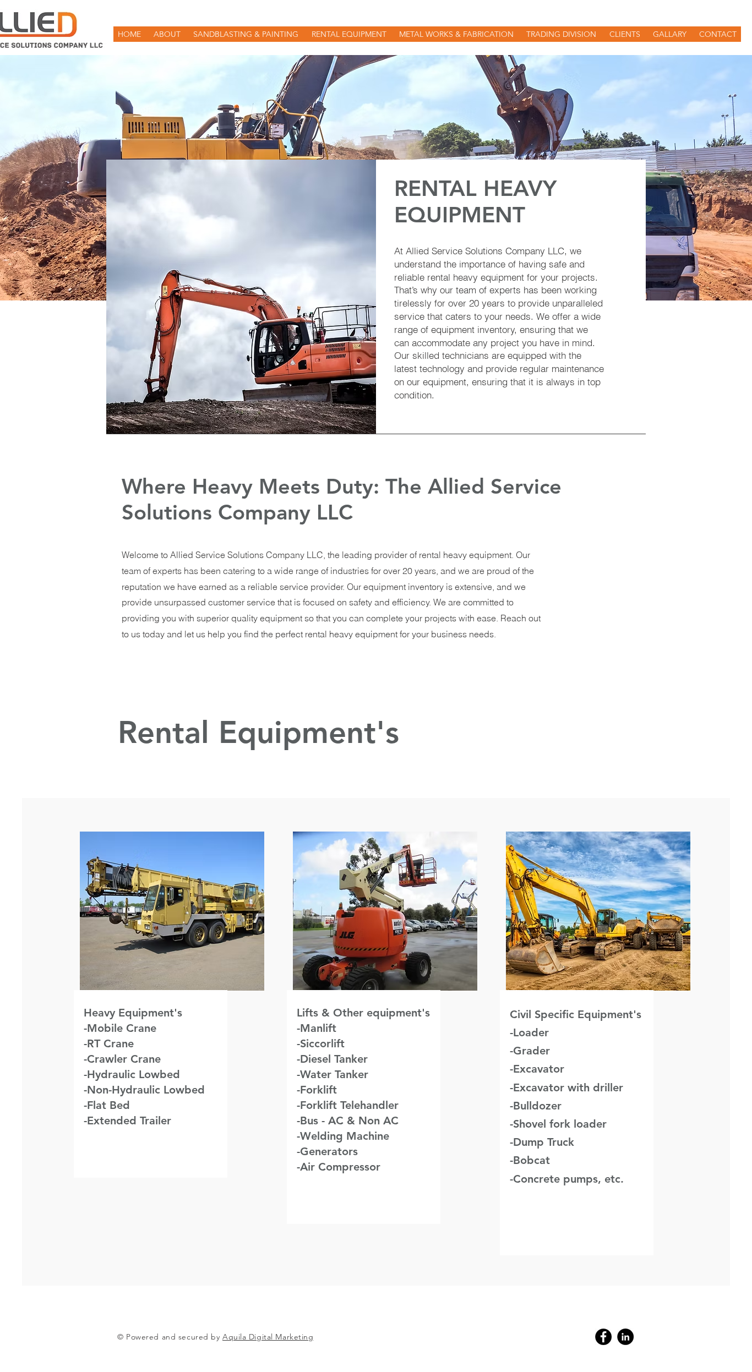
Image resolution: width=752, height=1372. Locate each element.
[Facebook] (603, 1337)
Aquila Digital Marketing (267, 1337)
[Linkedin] (625, 1337)
